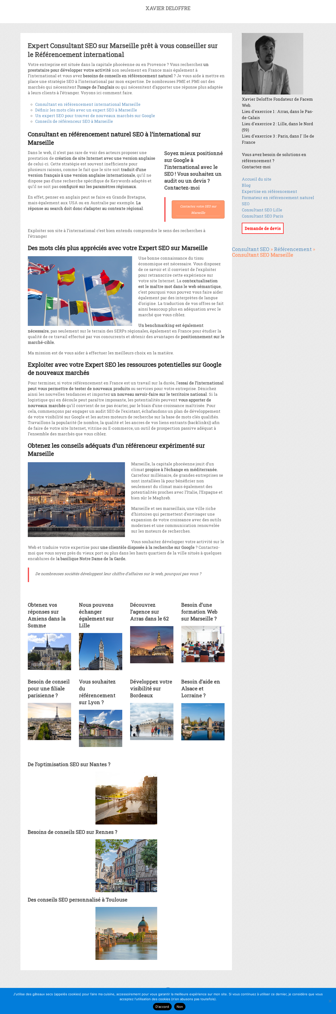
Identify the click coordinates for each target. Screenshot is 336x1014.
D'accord (162, 1007)
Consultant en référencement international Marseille (87, 104)
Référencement (293, 249)
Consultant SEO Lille (262, 209)
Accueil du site (256, 179)
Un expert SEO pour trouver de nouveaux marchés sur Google (95, 115)
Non (180, 1007)
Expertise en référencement (269, 191)
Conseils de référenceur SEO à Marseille (74, 121)
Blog (246, 185)
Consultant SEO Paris (262, 216)
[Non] (329, 1000)
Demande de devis (263, 228)
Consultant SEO (250, 249)
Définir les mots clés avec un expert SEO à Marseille (86, 109)
